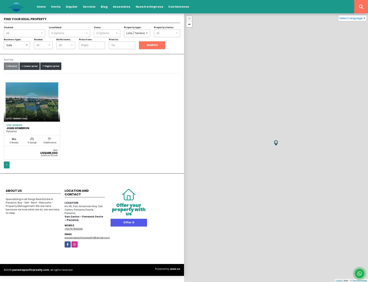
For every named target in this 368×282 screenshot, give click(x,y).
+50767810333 (74, 229)
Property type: (132, 27)
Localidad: (55, 27)
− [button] (189, 24)
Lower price (31, 66)
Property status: (164, 27)
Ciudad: (8, 27)
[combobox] (24, 33)
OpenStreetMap (359, 280)
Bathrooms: (63, 39)
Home (41, 7)
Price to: (113, 39)
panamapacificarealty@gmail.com (87, 237)
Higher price (51, 66)
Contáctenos (178, 7)
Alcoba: (38, 39)
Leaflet (339, 280)
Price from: (85, 39)
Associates (122, 7)
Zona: (97, 27)
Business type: (12, 39)
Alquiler (72, 7)
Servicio (89, 7)
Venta (56, 7)
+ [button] (189, 18)
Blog (104, 7)
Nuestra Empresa (149, 7)
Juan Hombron (17, 128)
